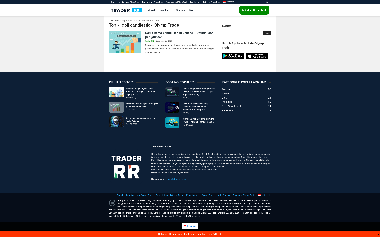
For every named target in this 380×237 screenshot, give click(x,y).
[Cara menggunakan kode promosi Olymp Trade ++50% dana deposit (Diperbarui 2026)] (172, 92)
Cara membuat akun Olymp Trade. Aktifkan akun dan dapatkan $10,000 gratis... (196, 106)
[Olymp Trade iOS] (257, 58)
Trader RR (149, 41)
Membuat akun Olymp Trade (129, 2)
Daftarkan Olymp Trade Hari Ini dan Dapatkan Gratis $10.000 (190, 234)
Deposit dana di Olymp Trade (152, 2)
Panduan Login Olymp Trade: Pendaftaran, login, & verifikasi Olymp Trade (140, 91)
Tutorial (150, 10)
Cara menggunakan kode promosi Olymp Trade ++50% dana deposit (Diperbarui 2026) (199, 91)
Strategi (180, 10)
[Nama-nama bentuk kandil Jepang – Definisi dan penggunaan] (125, 42)
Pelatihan (164, 10)
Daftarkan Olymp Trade (211, 2)
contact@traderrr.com (175, 179)
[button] (267, 2)
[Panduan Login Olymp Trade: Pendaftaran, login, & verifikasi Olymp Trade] (116, 92)
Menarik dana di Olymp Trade (176, 2)
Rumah (113, 2)
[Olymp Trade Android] (233, 58)
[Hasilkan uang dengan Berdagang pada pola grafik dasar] (116, 107)
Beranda (115, 20)
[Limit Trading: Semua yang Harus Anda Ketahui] (116, 121)
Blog (191, 10)
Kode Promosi (195, 2)
